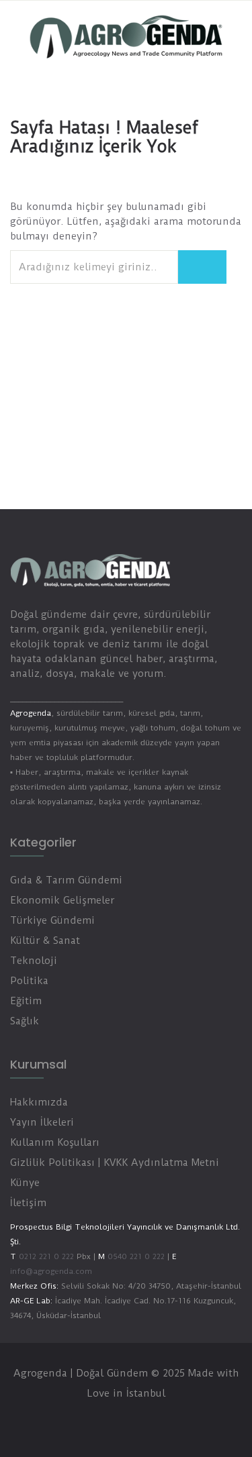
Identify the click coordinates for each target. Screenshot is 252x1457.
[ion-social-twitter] (113, 1420)
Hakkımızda (39, 1102)
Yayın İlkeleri (42, 1122)
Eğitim (26, 1001)
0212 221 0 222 (46, 1256)
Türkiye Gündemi (52, 920)
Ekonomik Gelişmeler (62, 900)
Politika (29, 981)
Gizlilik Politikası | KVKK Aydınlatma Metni (114, 1162)
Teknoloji (33, 961)
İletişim (28, 1203)
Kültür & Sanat (45, 940)
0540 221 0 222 (135, 1256)
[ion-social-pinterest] (167, 1420)
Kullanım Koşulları (54, 1142)
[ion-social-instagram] (140, 1420)
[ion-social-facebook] (86, 1420)
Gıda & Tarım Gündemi (66, 880)
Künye (25, 1183)
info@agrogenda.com (51, 1271)
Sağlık (24, 1021)
